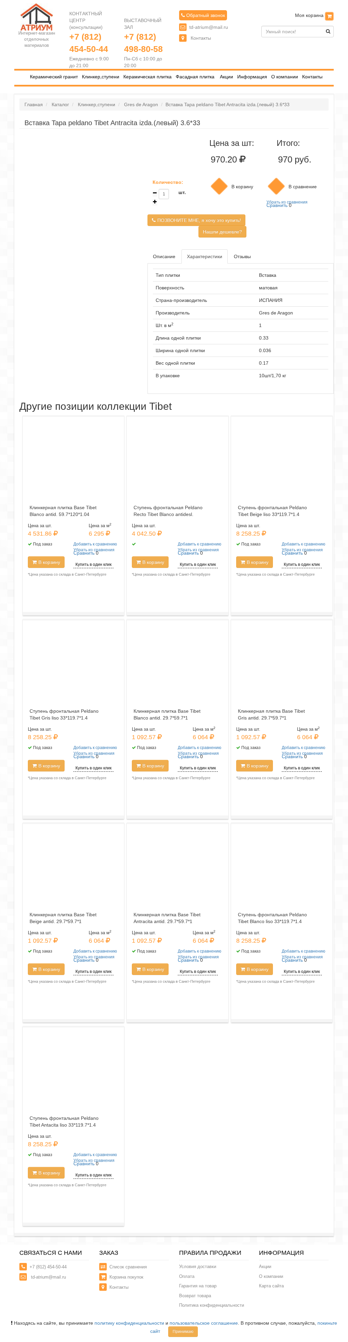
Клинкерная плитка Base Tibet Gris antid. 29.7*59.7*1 (271, 714)
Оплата (186, 1276)
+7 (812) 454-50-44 (88, 43)
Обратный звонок (205, 15)
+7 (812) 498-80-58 (143, 43)
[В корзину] (329, 16)
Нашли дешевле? (222, 231)
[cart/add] (219, 186)
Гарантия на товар (197, 1285)
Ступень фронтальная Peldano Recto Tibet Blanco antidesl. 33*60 (168, 514)
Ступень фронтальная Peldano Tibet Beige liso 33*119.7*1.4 (272, 511)
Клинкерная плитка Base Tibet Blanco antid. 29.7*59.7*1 (167, 714)
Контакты (200, 38)
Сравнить (277, 205)
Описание (164, 256)
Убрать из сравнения (287, 202)
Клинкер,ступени (100, 76)
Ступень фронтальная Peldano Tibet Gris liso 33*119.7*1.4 (64, 714)
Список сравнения (128, 1266)
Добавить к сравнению (95, 544)
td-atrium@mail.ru (208, 27)
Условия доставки (197, 1266)
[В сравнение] (276, 186)
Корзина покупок (126, 1277)
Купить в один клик (93, 564)
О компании (284, 76)
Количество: (168, 182)
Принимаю (183, 1331)
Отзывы (242, 256)
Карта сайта (271, 1285)
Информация (252, 76)
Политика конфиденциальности (211, 1305)
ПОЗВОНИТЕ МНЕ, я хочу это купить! (199, 220)
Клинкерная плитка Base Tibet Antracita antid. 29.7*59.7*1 (167, 918)
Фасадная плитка (195, 76)
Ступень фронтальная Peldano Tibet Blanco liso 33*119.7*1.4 (272, 918)
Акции (226, 76)
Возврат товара (195, 1295)
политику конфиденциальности (129, 1323)
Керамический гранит (54, 76)
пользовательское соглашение (204, 1323)
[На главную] (36, 16)
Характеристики (204, 256)
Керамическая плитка (147, 76)
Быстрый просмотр (76, 481)
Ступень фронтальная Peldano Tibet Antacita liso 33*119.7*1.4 (64, 1121)
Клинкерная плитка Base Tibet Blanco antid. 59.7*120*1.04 (63, 511)
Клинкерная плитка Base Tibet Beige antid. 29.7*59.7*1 (63, 918)
